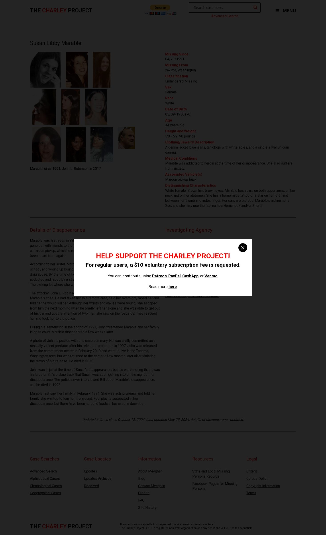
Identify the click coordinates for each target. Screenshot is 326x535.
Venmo (211, 276)
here (173, 286)
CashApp (190, 276)
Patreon (159, 276)
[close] (242, 247)
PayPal (174, 276)
